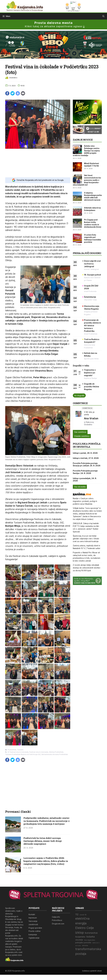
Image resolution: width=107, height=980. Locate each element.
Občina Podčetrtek (56, 752)
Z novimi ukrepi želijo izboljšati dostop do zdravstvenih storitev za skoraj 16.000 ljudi (86, 568)
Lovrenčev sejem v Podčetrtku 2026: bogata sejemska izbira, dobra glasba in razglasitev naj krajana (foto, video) (45, 860)
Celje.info (56, 917)
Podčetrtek (12, 750)
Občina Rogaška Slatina (89, 940)
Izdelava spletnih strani (92, 971)
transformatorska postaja (88, 951)
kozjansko (80, 936)
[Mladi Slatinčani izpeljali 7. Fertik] (77, 166)
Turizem (20, 750)
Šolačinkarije (90, 297)
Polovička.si (57, 920)
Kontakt (32, 914)
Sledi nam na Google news (18, 93)
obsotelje (79, 940)
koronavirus (91, 932)
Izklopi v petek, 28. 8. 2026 (85, 453)
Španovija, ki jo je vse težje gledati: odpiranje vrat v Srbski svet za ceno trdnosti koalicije (86, 538)
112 (76, 914)
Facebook (7, 93)
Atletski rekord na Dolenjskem (92, 209)
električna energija (82, 921)
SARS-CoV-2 (96, 943)
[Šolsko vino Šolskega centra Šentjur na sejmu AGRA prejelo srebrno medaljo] (77, 149)
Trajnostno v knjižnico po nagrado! (90, 373)
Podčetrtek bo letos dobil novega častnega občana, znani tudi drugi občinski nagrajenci (42, 841)
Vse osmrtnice (80, 432)
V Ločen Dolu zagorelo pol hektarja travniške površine (92, 238)
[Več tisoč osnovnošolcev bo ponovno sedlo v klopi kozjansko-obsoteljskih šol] (77, 178)
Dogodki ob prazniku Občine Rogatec (91, 386)
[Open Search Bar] (103, 16)
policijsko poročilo (83, 942)
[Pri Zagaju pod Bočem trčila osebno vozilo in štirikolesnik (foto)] (77, 223)
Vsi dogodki (79, 395)
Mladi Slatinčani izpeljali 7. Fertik (91, 164)
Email (23, 93)
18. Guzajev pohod (92, 275)
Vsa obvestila (80, 487)
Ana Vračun (91, 418)
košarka (91, 936)
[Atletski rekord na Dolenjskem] (77, 211)
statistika (85, 945)
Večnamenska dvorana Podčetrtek (54, 754)
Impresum (33, 918)
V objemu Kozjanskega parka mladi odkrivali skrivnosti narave (93, 196)
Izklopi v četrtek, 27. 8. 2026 (86, 458)
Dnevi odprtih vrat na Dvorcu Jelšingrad (92, 264)
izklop (79, 932)
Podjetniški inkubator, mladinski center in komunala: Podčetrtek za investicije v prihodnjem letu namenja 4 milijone (46, 820)
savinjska (78, 945)
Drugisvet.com (58, 923)
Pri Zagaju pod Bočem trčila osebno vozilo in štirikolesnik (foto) (92, 223)
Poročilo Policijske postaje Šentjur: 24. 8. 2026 (85, 472)
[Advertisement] (37, 163)
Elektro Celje (84, 928)
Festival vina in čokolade (38, 752)
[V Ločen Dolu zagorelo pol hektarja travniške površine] (77, 238)
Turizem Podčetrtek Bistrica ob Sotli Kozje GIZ (23, 754)
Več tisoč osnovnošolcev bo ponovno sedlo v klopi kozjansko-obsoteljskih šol (87, 180)
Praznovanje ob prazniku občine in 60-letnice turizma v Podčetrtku (92, 325)
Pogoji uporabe (35, 928)
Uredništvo (13, 78)
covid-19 (83, 915)
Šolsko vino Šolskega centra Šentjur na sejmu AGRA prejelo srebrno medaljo (86, 151)
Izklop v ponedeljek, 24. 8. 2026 (85, 479)
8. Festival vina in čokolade (18, 752)
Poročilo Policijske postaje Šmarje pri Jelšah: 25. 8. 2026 (86, 464)
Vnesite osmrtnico (82, 436)
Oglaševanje (34, 938)
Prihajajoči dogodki (87, 253)
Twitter (12, 93)
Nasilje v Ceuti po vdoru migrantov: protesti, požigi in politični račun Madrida (85, 501)
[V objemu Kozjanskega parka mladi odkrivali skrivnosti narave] (77, 196)
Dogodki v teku (81, 365)
